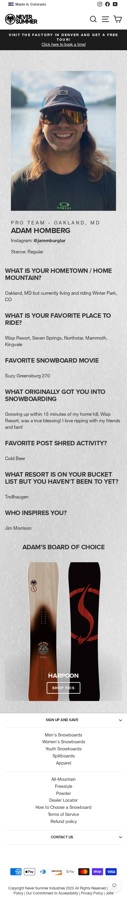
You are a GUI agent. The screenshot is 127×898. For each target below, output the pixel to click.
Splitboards (64, 756)
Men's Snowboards (63, 735)
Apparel (63, 763)
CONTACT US (62, 837)
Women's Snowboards (63, 741)
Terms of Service (63, 814)
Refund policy (64, 821)
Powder (63, 793)
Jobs (109, 893)
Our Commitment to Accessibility (52, 893)
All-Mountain (63, 779)
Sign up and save (62, 720)
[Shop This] (63, 631)
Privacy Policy (92, 893)
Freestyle (63, 786)
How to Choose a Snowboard (63, 807)
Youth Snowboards (63, 749)
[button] (51, 4)
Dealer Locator (63, 800)
